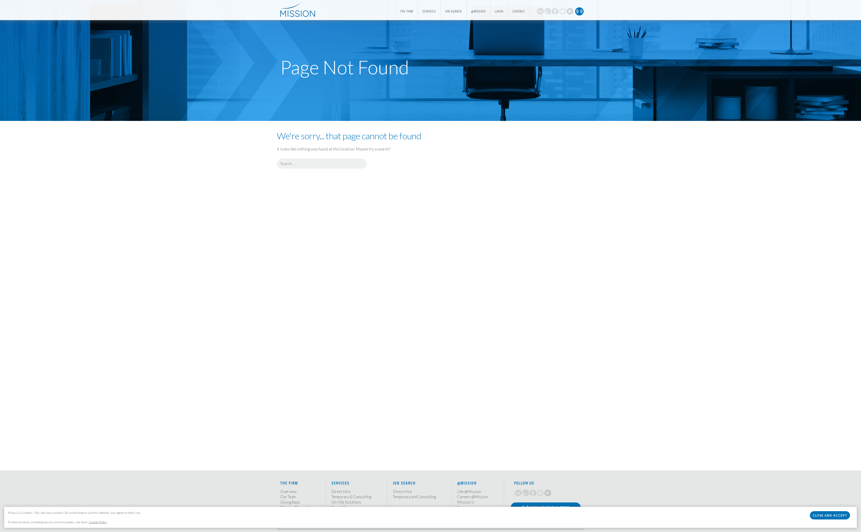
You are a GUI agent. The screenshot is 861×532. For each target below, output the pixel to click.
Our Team (288, 496)
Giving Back (290, 502)
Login (499, 11)
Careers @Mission (472, 496)
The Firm (406, 11)
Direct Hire (340, 491)
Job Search (453, 11)
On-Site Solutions (346, 502)
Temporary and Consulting (414, 496)
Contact (519, 11)
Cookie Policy (98, 522)
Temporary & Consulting (351, 496)
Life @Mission (469, 491)
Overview (288, 491)
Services (429, 11)
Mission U (465, 502)
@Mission (478, 11)
